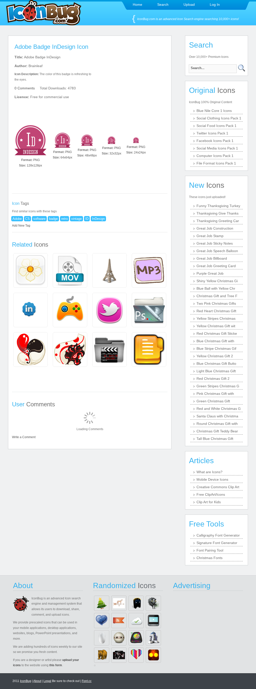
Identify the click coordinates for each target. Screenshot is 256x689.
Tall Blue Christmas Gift (214, 439)
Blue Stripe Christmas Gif (216, 349)
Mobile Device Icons (212, 479)
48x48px (91, 155)
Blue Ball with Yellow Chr (215, 288)
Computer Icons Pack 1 (215, 156)
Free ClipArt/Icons (210, 494)
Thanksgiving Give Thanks (217, 213)
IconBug (25, 681)
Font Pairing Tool (209, 550)
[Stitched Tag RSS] (119, 620)
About (37, 681)
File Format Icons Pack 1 (216, 163)
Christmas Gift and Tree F (217, 296)
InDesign (98, 219)
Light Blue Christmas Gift (216, 371)
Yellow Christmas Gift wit (215, 326)
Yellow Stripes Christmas (216, 318)
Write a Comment (24, 437)
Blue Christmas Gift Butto (216, 364)
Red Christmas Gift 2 (213, 379)
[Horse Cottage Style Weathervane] (119, 603)
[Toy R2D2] (153, 638)
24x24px (140, 152)
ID (86, 219)
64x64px (66, 157)
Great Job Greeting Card (216, 266)
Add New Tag (21, 225)
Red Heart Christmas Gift (216, 311)
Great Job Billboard (211, 258)
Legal (47, 681)
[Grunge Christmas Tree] (101, 603)
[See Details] (30, 270)
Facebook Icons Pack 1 (215, 141)
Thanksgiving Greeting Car (217, 221)
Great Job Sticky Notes (214, 243)
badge (53, 219)
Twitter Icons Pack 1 (212, 133)
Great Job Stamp (210, 236)
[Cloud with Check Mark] (136, 620)
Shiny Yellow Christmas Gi (217, 281)
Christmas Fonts (209, 558)
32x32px (115, 153)
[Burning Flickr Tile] (153, 655)
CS (27, 219)
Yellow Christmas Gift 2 (214, 356)
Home (137, 5)
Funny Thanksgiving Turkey (218, 206)
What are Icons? (209, 472)
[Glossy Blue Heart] (101, 620)
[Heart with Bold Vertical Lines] (136, 655)
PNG (36, 160)
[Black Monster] (136, 603)
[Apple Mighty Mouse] (101, 638)
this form (55, 665)
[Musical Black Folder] (119, 655)
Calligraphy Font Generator (218, 535)
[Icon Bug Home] (43, 24)
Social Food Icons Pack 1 (216, 126)
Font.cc (87, 681)
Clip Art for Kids (208, 502)
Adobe (17, 219)
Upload (189, 5)
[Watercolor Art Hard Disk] (136, 638)
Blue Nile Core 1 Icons (214, 111)
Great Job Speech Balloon (217, 251)
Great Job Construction (214, 228)
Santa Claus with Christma (217, 416)
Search (162, 5)
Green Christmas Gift (213, 401)
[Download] (30, 140)
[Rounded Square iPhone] (153, 620)
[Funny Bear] (101, 655)
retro (64, 219)
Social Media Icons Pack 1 (217, 148)
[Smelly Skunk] (153, 603)
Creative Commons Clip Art (217, 487)
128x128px (34, 165)
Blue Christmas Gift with (215, 341)
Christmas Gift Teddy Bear (217, 431)
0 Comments (24, 88)
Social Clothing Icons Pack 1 (218, 118)
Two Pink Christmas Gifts (216, 303)
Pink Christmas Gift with (215, 394)
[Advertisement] (132, 85)
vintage (76, 219)
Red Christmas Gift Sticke (216, 333)
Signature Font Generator (216, 543)
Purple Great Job (210, 273)
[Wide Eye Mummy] (119, 638)
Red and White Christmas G (218, 409)
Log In (215, 5)
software (39, 219)
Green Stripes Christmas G (217, 386)
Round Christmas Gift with (217, 424)
